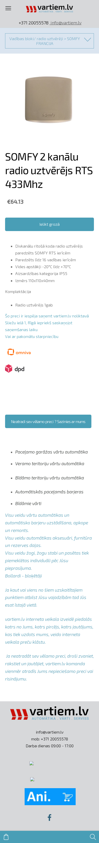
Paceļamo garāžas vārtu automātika (51, 452)
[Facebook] (49, 817)
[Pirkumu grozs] (6, 837)
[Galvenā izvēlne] (8, 8)
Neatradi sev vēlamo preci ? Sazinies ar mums (48, 421)
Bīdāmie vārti (28, 503)
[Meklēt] (93, 837)
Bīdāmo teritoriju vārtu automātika (49, 477)
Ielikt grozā (49, 224)
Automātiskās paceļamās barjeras (49, 491)
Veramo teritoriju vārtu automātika (49, 463)
